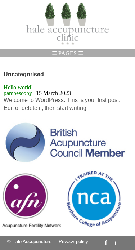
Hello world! (18, 87)
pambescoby (18, 93)
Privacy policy (73, 241)
